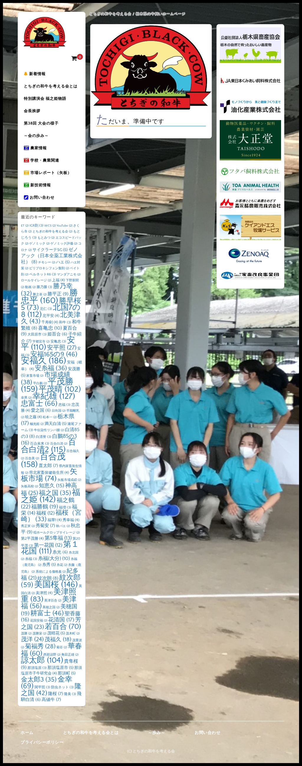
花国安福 (38, 620)
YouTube (64, 225)
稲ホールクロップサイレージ (56, 532)
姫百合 (57, 334)
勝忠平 (49, 296)
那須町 (67, 673)
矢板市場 (49, 475)
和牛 (65, 322)
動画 (30, 287)
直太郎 (48, 465)
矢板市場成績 (69, 480)
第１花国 (50, 548)
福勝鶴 (44, 507)
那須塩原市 (60, 667)
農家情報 (38, 148)
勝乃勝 (44, 287)
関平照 (42, 687)
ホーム (27, 732)
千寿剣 (49, 322)
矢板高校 (29, 486)
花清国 (61, 620)
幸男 (26, 398)
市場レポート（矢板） (50, 173)
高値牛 (51, 699)
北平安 (50, 316)
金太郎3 (39, 679)
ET (25, 225)
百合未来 (39, 444)
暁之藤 (33, 417)
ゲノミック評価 (63, 243)
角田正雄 (69, 655)
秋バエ (63, 526)
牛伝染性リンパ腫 (49, 430)
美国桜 (56, 584)
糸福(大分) (54, 558)
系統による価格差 (51, 572)
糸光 (60, 552)
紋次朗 (47, 578)
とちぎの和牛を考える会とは (51, 86)
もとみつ (46, 238)
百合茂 (43, 460)
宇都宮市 (41, 341)
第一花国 (48, 545)
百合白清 (58, 444)
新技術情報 (40, 185)
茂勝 (26, 633)
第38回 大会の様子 (41, 123)
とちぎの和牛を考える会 (52, 231)
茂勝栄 (39, 633)
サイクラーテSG (50, 249)
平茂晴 (60, 389)
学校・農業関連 (44, 160)
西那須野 (51, 655)
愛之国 (41, 410)
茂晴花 (56, 633)
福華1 (54, 520)
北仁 (46, 309)
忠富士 (39, 404)
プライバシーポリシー (42, 742)
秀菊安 (45, 525)
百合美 (32, 458)
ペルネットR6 (42, 274)
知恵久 (51, 486)
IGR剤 (36, 225)
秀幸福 (71, 520)
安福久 (43, 361)
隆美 (70, 694)
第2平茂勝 (32, 538)
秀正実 (28, 526)
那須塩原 (37, 668)
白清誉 (43, 437)
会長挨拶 (32, 111)
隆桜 (55, 693)
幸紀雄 (53, 396)
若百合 (63, 627)
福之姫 (50, 496)
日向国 (58, 411)
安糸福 (51, 368)
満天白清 (55, 423)
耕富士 (47, 613)
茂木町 (73, 633)
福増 (65, 507)
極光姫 (37, 424)
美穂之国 (51, 607)
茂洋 (32, 639)
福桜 (45, 513)
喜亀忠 (50, 328)
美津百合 (52, 600)
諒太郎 (42, 660)
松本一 (50, 417)
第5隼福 (58, 538)
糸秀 (49, 564)
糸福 (31, 559)
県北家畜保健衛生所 (49, 473)
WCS (50, 225)
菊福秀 (40, 646)
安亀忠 (58, 341)
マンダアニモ (69, 274)
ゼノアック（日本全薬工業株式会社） (51, 256)
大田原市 (37, 334)
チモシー (46, 262)
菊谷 (61, 647)
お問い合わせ (42, 197)
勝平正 (57, 294)
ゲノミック (39, 243)
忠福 (64, 405)
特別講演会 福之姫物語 (45, 99)
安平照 (61, 347)
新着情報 (37, 74)
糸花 (62, 565)
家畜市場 (34, 376)
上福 (58, 280)
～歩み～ (156, 732)
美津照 (44, 593)
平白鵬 (40, 383)
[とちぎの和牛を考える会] (44, 43)
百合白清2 (48, 446)
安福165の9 (53, 354)
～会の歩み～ (36, 136)
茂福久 (58, 640)
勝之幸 (40, 294)
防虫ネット (62, 687)
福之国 (55, 493)
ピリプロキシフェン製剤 (49, 268)
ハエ (63, 262)
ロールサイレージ (36, 280)
